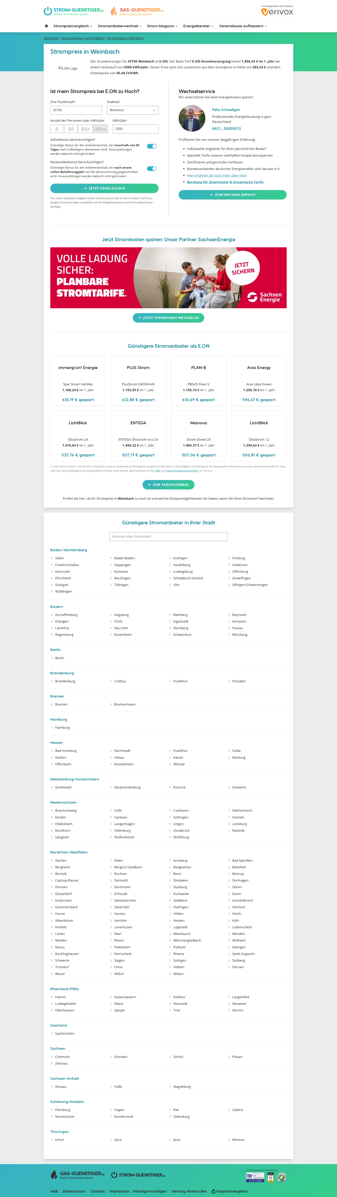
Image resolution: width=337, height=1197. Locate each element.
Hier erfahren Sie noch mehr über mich (217, 175)
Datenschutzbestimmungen (182, 470)
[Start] (136, 11)
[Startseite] (46, 26)
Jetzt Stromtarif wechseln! (171, 317)
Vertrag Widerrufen (189, 1191)
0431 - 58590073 (226, 128)
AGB (157, 470)
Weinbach (125, 38)
